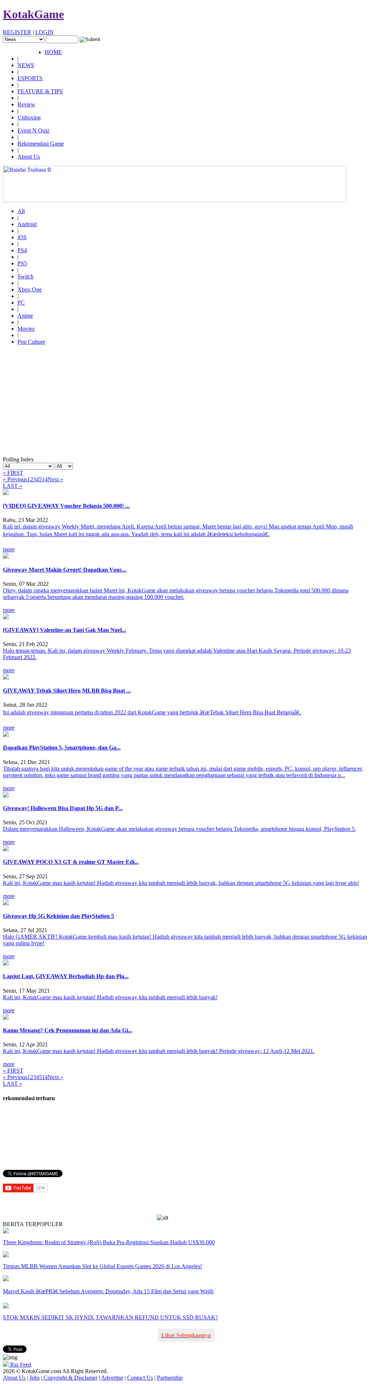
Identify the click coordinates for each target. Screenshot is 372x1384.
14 (45, 479)
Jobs (34, 1378)
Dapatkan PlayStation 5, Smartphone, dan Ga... (62, 747)
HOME (53, 52)
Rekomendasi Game (40, 143)
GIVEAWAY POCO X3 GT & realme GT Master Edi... (71, 862)
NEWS (25, 65)
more (9, 549)
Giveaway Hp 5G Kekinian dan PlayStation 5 (58, 916)
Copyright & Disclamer (69, 1378)
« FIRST (13, 473)
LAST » (12, 486)
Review (26, 104)
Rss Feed (20, 1364)
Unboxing (29, 117)
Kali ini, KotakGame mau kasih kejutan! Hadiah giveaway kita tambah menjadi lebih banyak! (110, 997)
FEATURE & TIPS (40, 91)
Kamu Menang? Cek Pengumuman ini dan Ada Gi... (67, 1030)
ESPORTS (30, 78)
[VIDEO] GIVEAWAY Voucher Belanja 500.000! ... (66, 506)
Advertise (112, 1378)
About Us (28, 157)
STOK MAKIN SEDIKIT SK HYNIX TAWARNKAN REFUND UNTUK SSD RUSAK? (110, 1317)
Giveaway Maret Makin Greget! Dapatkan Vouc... (64, 570)
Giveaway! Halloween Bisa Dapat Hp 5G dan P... (63, 808)
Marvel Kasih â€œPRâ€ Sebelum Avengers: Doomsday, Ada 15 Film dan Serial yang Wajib (108, 1291)
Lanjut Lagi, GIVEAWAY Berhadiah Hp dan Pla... (66, 976)
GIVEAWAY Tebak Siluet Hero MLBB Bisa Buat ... (67, 690)
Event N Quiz (33, 130)
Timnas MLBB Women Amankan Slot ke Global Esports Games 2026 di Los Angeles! (102, 1266)
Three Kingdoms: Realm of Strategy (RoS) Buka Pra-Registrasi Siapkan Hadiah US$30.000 (109, 1242)
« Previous (15, 479)
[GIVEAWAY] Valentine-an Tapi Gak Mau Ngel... (64, 630)
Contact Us (140, 1378)
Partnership (170, 1378)
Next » (55, 479)
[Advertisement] (186, 402)
